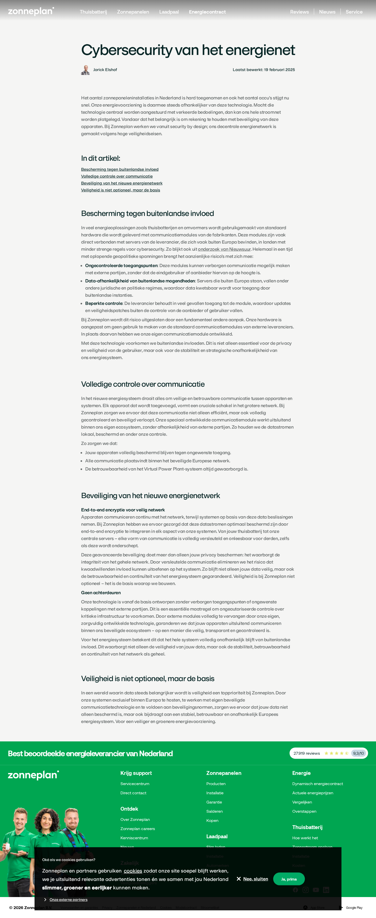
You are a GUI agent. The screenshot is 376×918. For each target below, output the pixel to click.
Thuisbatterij (93, 12)
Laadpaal (169, 12)
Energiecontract (207, 12)
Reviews (299, 12)
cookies (133, 871)
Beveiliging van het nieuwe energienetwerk (121, 183)
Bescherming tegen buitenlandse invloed (120, 169)
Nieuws (327, 12)
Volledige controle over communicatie (117, 176)
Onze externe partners (68, 899)
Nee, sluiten (255, 879)
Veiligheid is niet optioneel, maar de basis (120, 190)
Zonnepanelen (133, 12)
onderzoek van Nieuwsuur (224, 249)
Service (354, 12)
